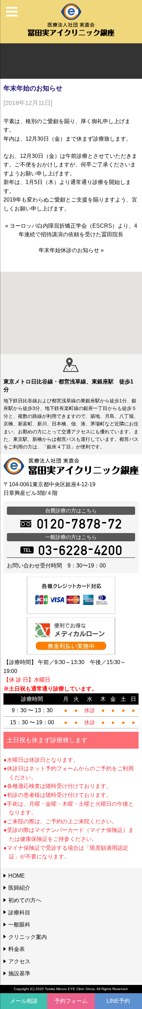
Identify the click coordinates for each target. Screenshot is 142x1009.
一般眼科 (19, 924)
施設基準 (19, 973)
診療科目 (19, 912)
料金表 (16, 949)
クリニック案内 (27, 937)
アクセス (19, 961)
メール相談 (24, 1001)
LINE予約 (118, 1001)
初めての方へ (24, 900)
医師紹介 (19, 888)
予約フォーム (71, 1001)
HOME (16, 876)
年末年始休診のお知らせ (69, 250)
